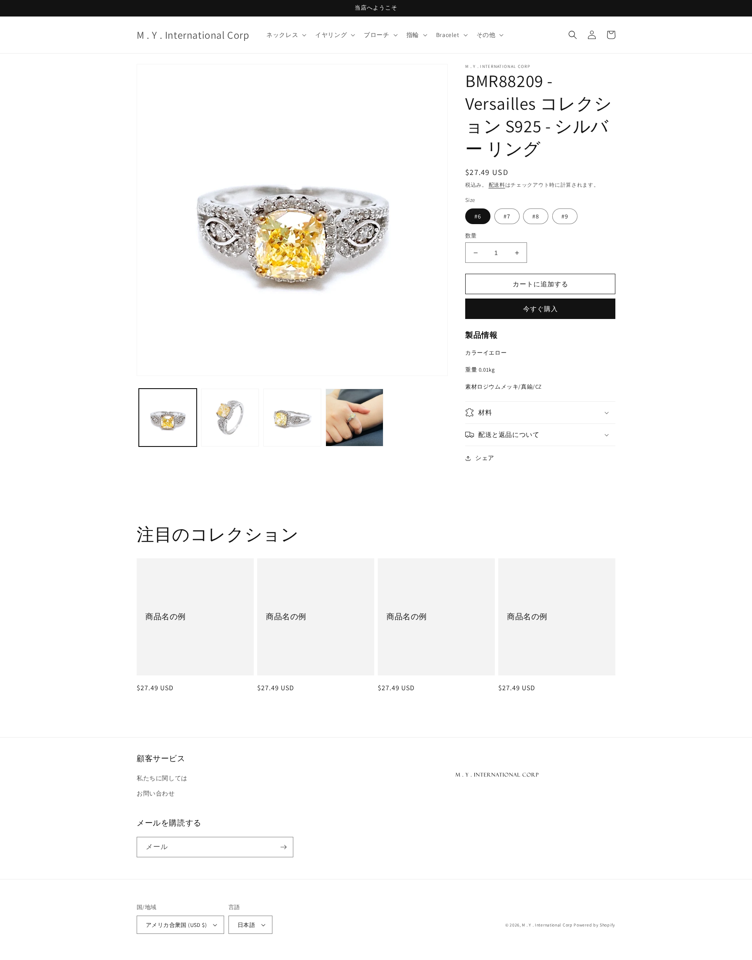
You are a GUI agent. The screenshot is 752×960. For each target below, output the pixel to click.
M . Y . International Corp (547, 925)
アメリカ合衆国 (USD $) (176, 925)
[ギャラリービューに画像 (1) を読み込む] (168, 417)
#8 (535, 216)
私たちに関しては (162, 778)
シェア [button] (484, 458)
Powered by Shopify (594, 925)
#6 (477, 216)
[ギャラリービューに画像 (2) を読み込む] (230, 417)
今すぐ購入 (540, 309)
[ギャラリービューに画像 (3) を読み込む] (292, 417)
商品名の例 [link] (165, 616)
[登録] (283, 847)
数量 (471, 235)
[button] (285, 35)
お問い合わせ (156, 793)
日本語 (246, 925)
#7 (507, 216)
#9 (564, 216)
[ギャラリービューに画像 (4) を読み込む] (354, 417)
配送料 (497, 184)
